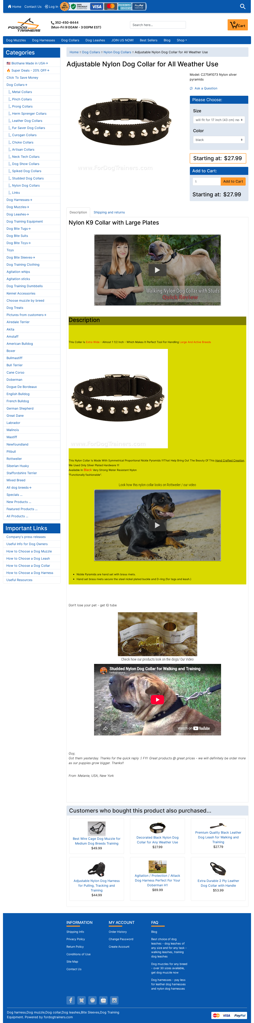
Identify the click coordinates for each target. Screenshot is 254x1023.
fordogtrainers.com (58, 1017)
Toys (10, 250)
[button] (243, 6)
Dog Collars (70, 40)
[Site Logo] (24, 25)
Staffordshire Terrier (22, 473)
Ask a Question (205, 88)
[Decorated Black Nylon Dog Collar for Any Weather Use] (157, 828)
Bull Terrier (15, 365)
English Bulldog (18, 394)
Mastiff (12, 437)
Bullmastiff (14, 358)
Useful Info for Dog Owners (27, 544)
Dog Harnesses (43, 40)
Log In (53, 7)
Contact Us (32, 7)
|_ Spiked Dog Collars (24, 171)
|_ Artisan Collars (20, 149)
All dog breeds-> (19, 487)
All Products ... (17, 516)
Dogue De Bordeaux (22, 387)
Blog (167, 40)
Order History (118, 931)
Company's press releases (26, 537)
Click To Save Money (22, 77)
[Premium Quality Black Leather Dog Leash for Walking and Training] (218, 825)
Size (197, 110)
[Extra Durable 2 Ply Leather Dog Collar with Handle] (218, 869)
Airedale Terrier (18, 322)
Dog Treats (15, 308)
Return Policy (75, 946)
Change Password (121, 939)
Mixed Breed (16, 480)
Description (78, 212)
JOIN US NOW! (122, 40)
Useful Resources (19, 580)
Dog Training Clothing (23, 264)
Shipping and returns (109, 212)
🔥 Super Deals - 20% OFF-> (28, 70)
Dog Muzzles (16, 40)
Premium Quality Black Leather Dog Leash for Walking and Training (218, 837)
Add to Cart (233, 181)
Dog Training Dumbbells (25, 286)
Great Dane (15, 416)
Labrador (13, 423)
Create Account (119, 946)
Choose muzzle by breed (25, 300)
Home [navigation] (74, 52)
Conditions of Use (78, 954)
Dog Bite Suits (17, 236)
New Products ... (19, 502)
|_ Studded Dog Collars (25, 178)
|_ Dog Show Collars (23, 164)
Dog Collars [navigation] (91, 52)
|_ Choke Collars (20, 142)
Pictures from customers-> (26, 315)
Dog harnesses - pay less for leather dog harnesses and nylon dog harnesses (168, 984)
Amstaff (12, 336)
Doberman (14, 380)
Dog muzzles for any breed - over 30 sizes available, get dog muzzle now (169, 968)
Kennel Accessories (21, 293)
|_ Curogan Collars (22, 135)
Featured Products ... (22, 509)
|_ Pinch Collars (19, 99)
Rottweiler (14, 459)
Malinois (13, 430)
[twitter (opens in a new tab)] (82, 1000)
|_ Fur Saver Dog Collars (26, 128)
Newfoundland (17, 444)
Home (16, 7)
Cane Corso (15, 372)
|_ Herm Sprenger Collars (26, 113)
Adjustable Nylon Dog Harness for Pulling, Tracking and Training (97, 885)
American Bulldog (20, 344)
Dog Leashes (95, 40)
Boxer (11, 351)
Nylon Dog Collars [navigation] (117, 52)
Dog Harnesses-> (19, 200)
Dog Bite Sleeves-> (21, 257)
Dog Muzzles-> (18, 207)
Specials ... (14, 495)
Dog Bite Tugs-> (19, 229)
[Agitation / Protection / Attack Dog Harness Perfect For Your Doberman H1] (157, 866)
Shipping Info (75, 931)
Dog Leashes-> (18, 214)
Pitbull (11, 451)
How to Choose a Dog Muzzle (29, 551)
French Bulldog (18, 401)
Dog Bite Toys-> (19, 243)
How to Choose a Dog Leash (28, 558)
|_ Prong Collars (20, 106)
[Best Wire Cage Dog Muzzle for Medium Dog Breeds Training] (97, 828)
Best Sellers (148, 40)
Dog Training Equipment (25, 221)
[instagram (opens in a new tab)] (114, 1000)
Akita (10, 329)
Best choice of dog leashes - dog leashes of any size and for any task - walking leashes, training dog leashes (169, 947)
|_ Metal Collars (19, 92)
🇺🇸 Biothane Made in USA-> (27, 63)
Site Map (72, 961)
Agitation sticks (18, 279)
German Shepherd (20, 408)
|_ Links (13, 193)
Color (198, 130)
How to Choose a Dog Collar (28, 566)
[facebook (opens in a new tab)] (71, 1000)
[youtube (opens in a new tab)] (103, 1000)
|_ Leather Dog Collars (24, 121)
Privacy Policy (75, 939)
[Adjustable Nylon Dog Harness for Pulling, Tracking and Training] (97, 869)
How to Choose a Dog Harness (29, 573)
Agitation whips (18, 272)
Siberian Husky (18, 466)
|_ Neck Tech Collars (23, 157)
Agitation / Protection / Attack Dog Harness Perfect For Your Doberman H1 (157, 880)
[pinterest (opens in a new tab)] (92, 1000)
